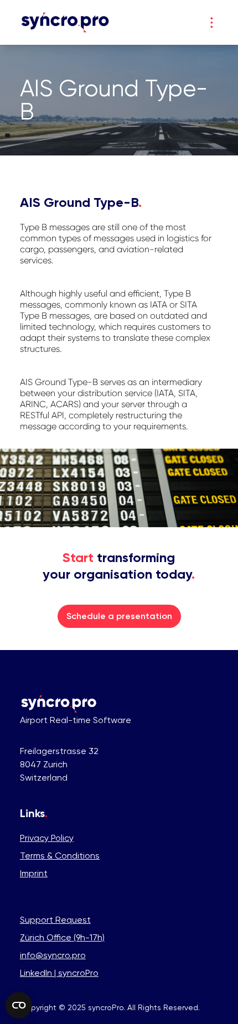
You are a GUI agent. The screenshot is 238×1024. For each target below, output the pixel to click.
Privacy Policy (47, 838)
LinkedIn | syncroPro (59, 973)
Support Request (55, 919)
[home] (65, 22)
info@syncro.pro (53, 955)
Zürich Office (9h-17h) (62, 937)
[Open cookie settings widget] (19, 1005)
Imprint (34, 873)
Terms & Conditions (60, 855)
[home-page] (58, 704)
